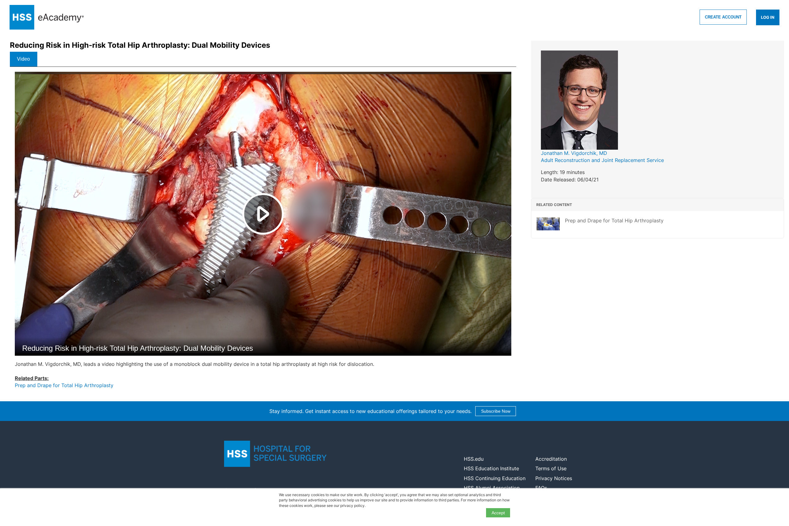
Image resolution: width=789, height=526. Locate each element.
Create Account (723, 17)
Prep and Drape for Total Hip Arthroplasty (64, 385)
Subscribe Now (495, 411)
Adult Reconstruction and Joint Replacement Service (602, 160)
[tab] (23, 59)
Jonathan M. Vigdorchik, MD (574, 153)
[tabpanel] (263, 233)
